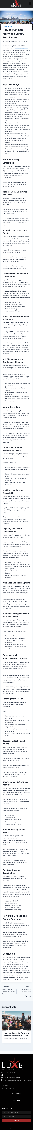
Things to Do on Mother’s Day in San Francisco (8, 990)
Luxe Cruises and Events (10, 41)
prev (4, 1029)
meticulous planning (21, 48)
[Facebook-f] (3, 1089)
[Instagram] (6, 1089)
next (29, 1029)
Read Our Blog (16, 1093)
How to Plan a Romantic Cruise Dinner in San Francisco (26, 991)
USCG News (16, 1100)
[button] (30, 3)
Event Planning (7, 26)
